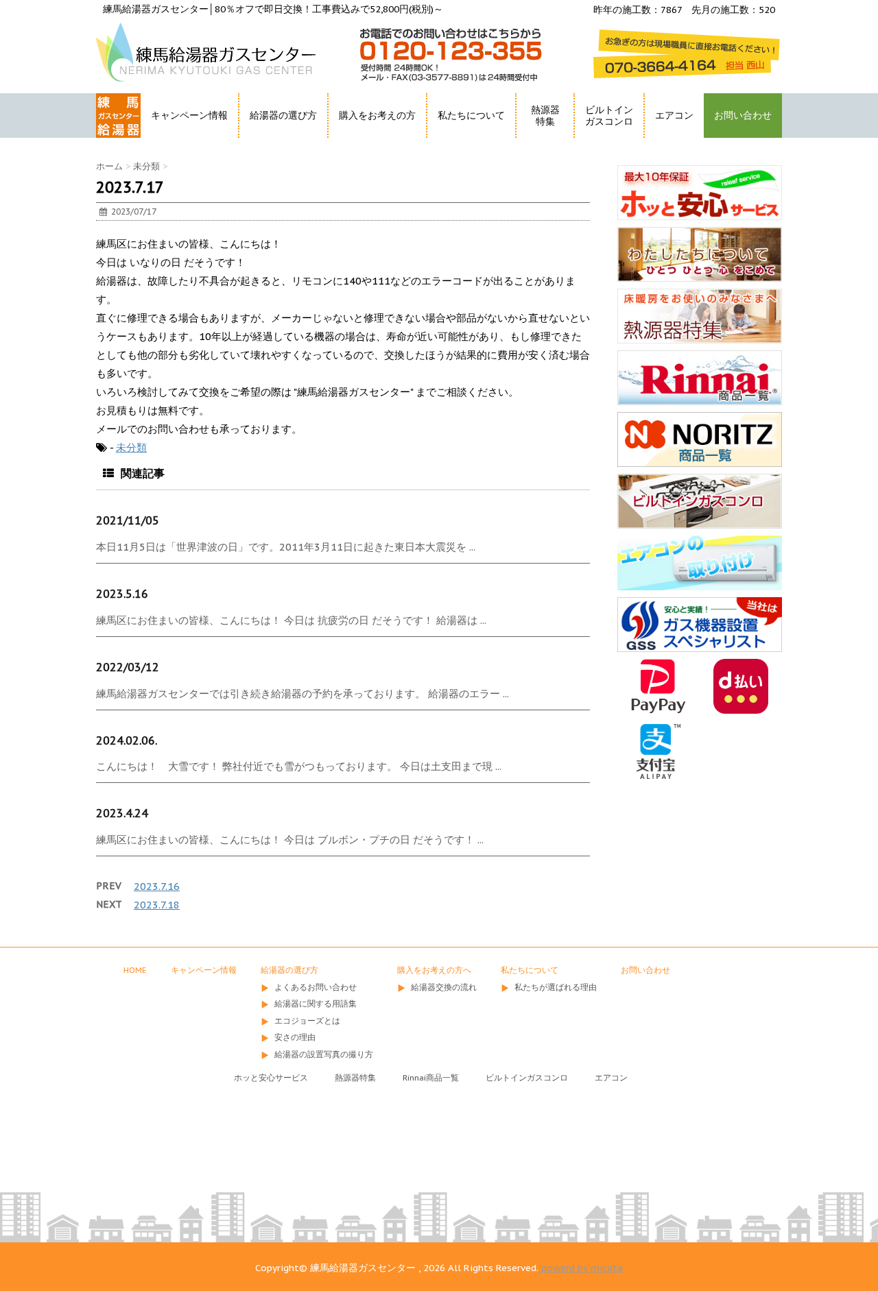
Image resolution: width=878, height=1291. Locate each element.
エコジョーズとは (307, 1020)
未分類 (131, 447)
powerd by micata (580, 1268)
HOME (111, 140)
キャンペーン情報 (189, 115)
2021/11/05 (127, 520)
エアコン (674, 115)
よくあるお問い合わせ (315, 987)
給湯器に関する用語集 (315, 1003)
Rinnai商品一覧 (431, 1077)
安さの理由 (295, 1037)
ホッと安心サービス (271, 1077)
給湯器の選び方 (289, 970)
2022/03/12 (127, 667)
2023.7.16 (157, 886)
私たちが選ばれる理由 (555, 987)
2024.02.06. (126, 740)
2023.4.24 (122, 813)
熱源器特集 (545, 116)
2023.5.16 (122, 594)
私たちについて (529, 970)
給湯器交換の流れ (444, 987)
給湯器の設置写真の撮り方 (323, 1054)
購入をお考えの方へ (434, 970)
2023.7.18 (157, 904)
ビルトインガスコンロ (609, 116)
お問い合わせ (743, 115)
